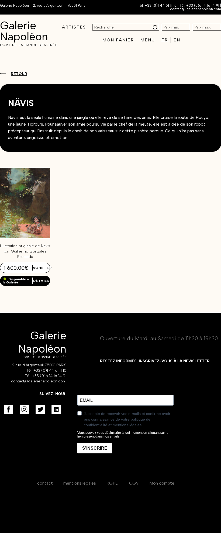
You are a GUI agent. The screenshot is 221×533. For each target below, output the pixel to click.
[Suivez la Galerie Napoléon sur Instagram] (24, 409)
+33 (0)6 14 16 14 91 (202, 5)
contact (45, 483)
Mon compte (161, 483)
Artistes (74, 27)
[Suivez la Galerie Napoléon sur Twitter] (40, 409)
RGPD (112, 483)
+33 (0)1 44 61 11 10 (161, 5)
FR (164, 39)
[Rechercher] (155, 27)
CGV (134, 483)
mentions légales (79, 483)
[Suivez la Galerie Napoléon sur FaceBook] (8, 409)
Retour (19, 74)
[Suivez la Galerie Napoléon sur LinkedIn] (56, 409)
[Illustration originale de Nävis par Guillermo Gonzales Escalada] (25, 236)
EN (177, 39)
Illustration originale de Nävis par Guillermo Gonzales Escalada (25, 251)
